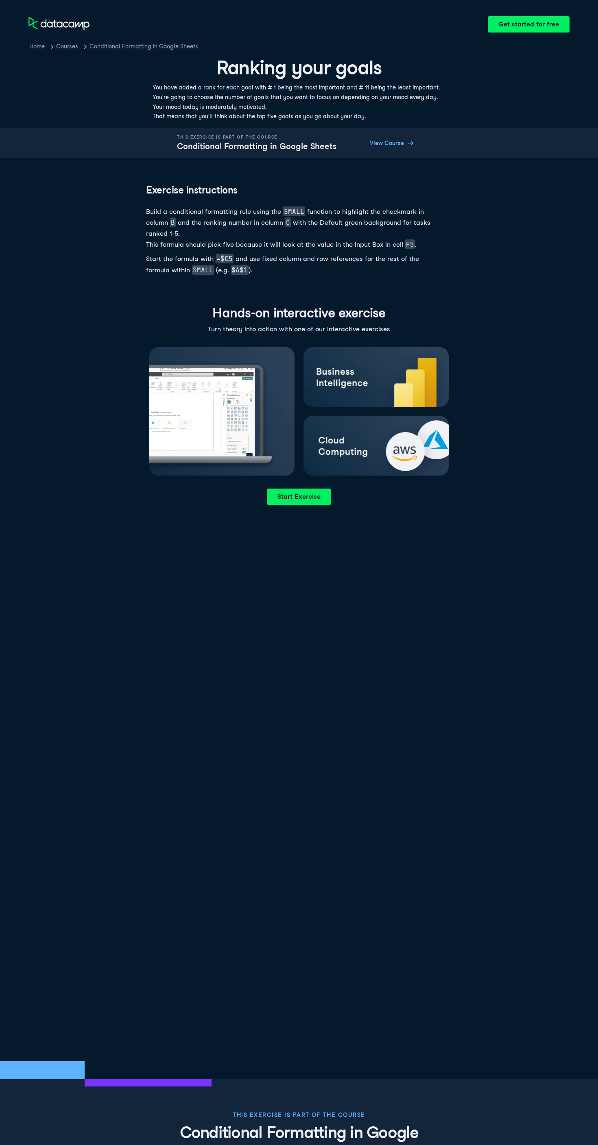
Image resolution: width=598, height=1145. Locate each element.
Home (37, 46)
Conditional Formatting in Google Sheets (143, 46)
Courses (67, 46)
